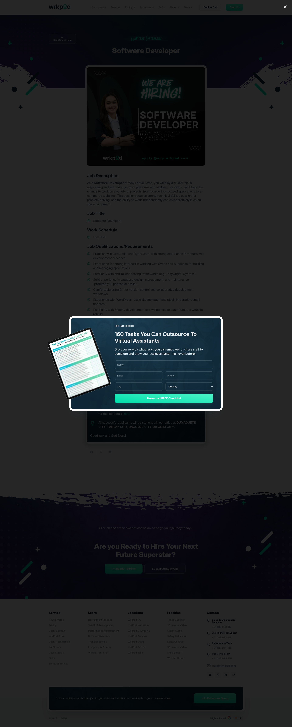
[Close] (285, 7)
